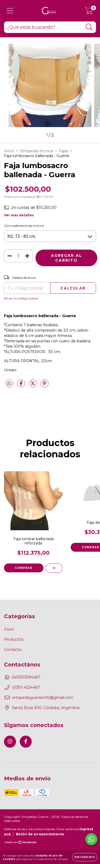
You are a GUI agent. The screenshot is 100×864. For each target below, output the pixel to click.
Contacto (12, 649)
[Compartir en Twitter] (33, 385)
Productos (13, 639)
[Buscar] (89, 27)
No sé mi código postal (21, 298)
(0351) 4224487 (26, 687)
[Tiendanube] (20, 843)
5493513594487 (26, 677)
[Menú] (10, 11)
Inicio (9, 151)
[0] (89, 12)
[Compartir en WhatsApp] (9, 383)
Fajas (63, 151)
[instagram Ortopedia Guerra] (10, 742)
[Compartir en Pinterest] (45, 385)
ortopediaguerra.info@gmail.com (42, 697)
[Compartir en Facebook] (21, 385)
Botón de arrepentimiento (40, 834)
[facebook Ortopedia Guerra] (26, 742)
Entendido (84, 857)
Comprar (24, 568)
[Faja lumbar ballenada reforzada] (54, 568)
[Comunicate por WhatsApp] (91, 839)
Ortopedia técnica (36, 151)
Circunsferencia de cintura (24, 226)
